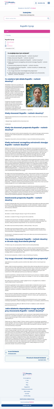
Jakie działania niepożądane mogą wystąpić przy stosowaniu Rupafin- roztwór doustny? (26, 73)
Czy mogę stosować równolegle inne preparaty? (22, 71)
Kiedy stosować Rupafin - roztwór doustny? (21, 58)
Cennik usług (27, 396)
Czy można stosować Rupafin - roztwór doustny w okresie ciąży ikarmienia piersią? (27, 68)
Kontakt (27, 393)
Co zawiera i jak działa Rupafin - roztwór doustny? (23, 56)
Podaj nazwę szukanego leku (27, 15)
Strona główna (27, 378)
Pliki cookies (27, 391)
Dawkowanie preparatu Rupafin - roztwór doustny (23, 65)
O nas (27, 380)
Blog (27, 385)
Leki (7, 31)
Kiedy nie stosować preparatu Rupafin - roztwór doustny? (25, 60)
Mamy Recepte (10, 42)
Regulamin (27, 387)
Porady (8, 35)
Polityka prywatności (27, 389)
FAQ (27, 382)
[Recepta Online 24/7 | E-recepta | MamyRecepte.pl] (9, 3)
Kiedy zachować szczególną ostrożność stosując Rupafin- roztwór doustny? (27, 62)
